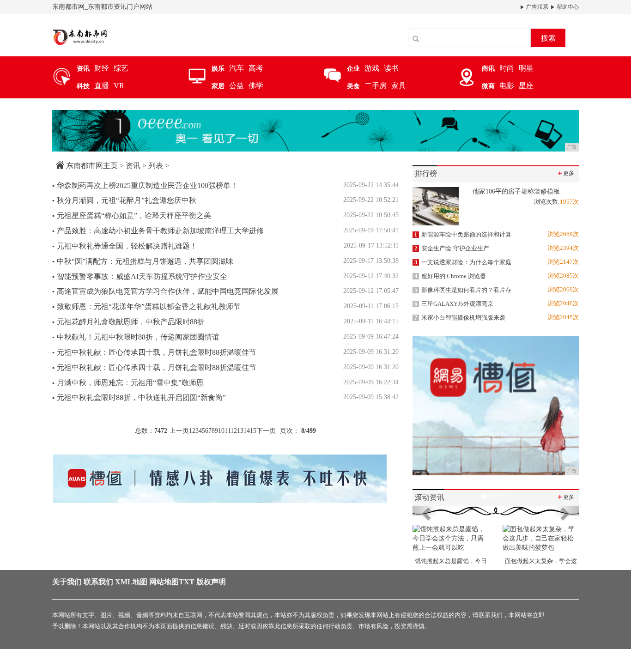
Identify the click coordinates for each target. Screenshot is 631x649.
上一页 (179, 430)
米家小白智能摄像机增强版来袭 (459, 317)
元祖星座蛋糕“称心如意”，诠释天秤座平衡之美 (131, 215)
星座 (526, 86)
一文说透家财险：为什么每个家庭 (462, 262)
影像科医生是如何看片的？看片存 (462, 289)
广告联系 (536, 7)
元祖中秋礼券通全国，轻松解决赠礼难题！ (124, 246)
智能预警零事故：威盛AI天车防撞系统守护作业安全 (139, 276)
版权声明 (211, 582)
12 (234, 430)
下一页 (266, 430)
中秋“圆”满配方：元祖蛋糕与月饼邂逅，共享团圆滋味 (142, 261)
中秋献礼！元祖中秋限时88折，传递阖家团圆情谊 (135, 337)
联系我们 (98, 582)
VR (119, 86)
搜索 (548, 38)
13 (240, 430)
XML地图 (131, 582)
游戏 (371, 68)
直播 (101, 86)
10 (221, 430)
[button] (425, 510)
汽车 (236, 68)
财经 (101, 68)
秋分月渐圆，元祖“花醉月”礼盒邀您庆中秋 (124, 200)
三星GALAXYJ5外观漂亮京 (453, 303)
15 (253, 430)
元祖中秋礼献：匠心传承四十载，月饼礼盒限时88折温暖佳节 (154, 352)
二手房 (375, 86)
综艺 (121, 68)
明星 (526, 68)
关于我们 (67, 582)
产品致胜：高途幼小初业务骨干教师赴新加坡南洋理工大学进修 (158, 231)
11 (227, 430)
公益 (236, 86)
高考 (256, 68)
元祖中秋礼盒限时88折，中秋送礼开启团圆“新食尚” (139, 397)
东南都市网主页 (92, 166)
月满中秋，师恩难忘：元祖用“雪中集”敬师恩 (128, 383)
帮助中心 (567, 7)
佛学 (256, 86)
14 (246, 430)
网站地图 (164, 582)
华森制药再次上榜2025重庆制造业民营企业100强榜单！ (145, 185)
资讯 (133, 166)
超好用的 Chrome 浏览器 (450, 276)
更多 (565, 173)
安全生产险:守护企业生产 (451, 248)
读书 (391, 68)
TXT (186, 582)
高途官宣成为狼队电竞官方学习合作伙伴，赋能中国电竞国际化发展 (165, 291)
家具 (398, 86)
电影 (506, 86)
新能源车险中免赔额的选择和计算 (462, 234)
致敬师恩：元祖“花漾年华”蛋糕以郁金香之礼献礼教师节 (146, 306)
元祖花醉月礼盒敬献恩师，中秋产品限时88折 (128, 322)
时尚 (506, 68)
